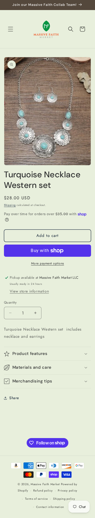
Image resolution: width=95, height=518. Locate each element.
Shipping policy (64, 499)
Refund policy (43, 490)
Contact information (50, 507)
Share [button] (14, 397)
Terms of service (36, 499)
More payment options (47, 263)
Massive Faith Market (45, 484)
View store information (29, 291)
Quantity (10, 302)
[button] (10, 29)
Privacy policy (67, 490)
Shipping (10, 205)
